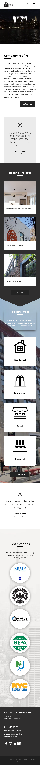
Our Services (20, 474)
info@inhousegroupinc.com (13, 730)
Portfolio (30, 712)
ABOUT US (27, 104)
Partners (7, 719)
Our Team (7, 716)
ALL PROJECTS (19, 292)
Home (6, 712)
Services (21, 712)
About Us (13, 712)
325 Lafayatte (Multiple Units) (18, 209)
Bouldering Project (14, 245)
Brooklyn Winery (13, 281)
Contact (17, 719)
